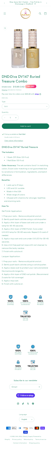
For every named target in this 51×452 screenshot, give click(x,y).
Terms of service (40, 439)
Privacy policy (17, 439)
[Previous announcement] (4, 3)
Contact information (20, 443)
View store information (13, 141)
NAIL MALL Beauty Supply (24, 436)
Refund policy (28, 439)
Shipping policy (34, 443)
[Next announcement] (46, 3)
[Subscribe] (39, 387)
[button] (4, 13)
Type (3, 102)
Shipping (4, 90)
